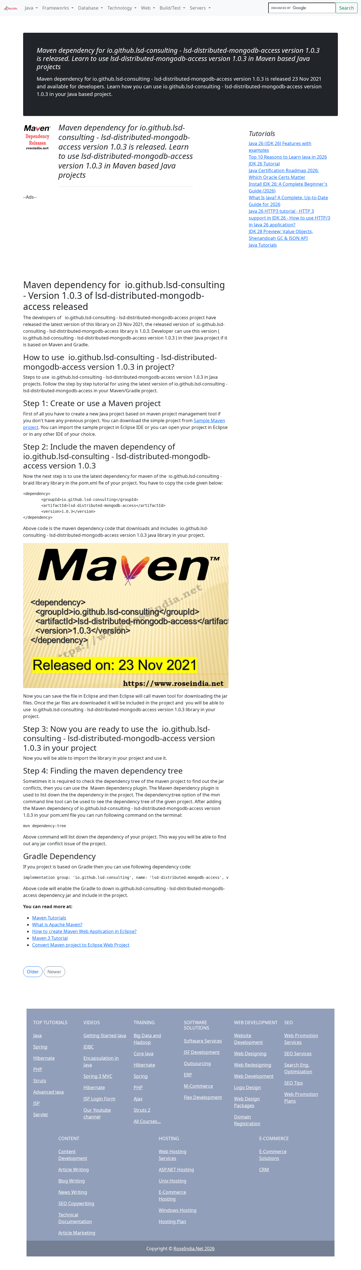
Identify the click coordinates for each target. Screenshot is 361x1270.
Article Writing (73, 1169)
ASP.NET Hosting (176, 1169)
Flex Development (203, 1097)
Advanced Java (48, 1092)
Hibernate (44, 1058)
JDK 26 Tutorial (264, 164)
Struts (39, 1081)
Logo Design (247, 1087)
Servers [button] (198, 8)
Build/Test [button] (171, 8)
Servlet (40, 1114)
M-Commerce (198, 1086)
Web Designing (250, 1053)
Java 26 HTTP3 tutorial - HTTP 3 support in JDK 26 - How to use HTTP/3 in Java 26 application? (289, 218)
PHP (37, 1069)
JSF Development (202, 1052)
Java (37, 1035)
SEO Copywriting (76, 1203)
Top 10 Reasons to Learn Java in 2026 (288, 157)
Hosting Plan (172, 1221)
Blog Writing (71, 1181)
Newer (54, 972)
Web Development (254, 1076)
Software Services (203, 1041)
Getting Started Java (104, 1035)
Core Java (143, 1053)
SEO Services (298, 1053)
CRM (264, 1169)
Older (33, 972)
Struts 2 (142, 1110)
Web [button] (146, 8)
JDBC (88, 1047)
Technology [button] (120, 8)
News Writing (72, 1192)
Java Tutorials (263, 245)
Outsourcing (197, 1063)
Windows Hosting (178, 1210)
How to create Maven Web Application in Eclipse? (84, 931)
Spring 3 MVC (97, 1076)
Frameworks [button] (56, 8)
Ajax (138, 1099)
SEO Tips (293, 1083)
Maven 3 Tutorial (50, 938)
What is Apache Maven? (57, 924)
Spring (40, 1047)
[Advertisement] (125, 239)
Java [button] (29, 8)
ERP (188, 1075)
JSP (36, 1103)
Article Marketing (76, 1233)
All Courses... (147, 1121)
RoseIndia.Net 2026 (194, 1248)
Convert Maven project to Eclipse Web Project (80, 945)
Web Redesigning (252, 1065)
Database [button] (89, 8)
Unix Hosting (172, 1181)
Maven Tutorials (49, 918)
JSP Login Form (99, 1099)
